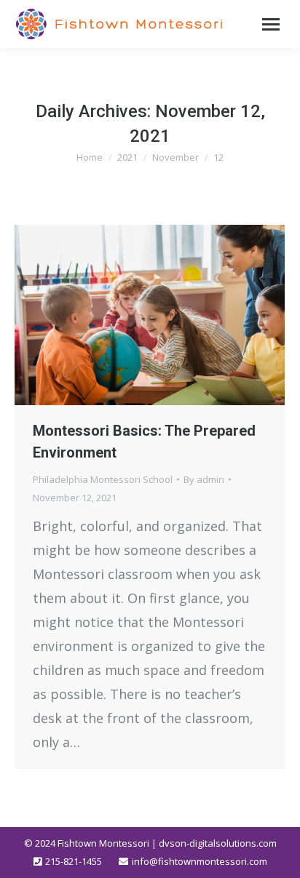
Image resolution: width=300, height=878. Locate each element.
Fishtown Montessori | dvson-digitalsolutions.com (167, 843)
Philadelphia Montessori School (103, 479)
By (203, 479)
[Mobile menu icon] (270, 24)
